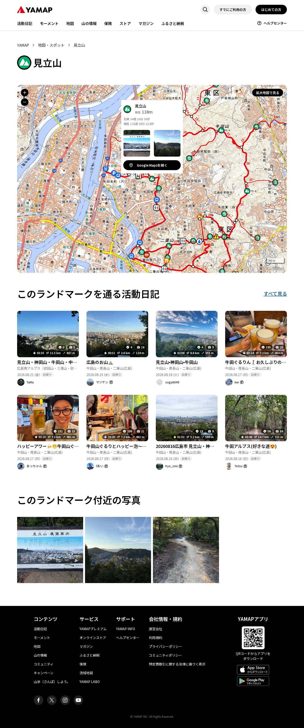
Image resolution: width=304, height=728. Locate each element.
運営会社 (155, 628)
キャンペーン (43, 672)
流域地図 (86, 672)
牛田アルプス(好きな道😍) (251, 446)
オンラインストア (93, 637)
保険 (108, 23)
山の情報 (89, 23)
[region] (152, 179)
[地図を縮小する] (24, 102)
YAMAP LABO (90, 681)
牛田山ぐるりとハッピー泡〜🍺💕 (119, 446)
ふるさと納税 (172, 23)
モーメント (49, 23)
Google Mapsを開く (152, 165)
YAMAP (23, 45)
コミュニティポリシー (165, 655)
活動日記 (24, 23)
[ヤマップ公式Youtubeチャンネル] (78, 700)
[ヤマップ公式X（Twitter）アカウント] (52, 700)
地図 (70, 23)
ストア (125, 23)
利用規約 (155, 637)
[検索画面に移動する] (205, 9)
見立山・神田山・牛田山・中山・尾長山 (55, 362)
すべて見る (275, 293)
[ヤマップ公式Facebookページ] (38, 700)
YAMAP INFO (125, 628)
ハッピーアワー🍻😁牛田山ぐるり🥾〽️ (55, 446)
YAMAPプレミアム (93, 628)
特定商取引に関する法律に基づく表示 (177, 664)
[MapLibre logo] (274, 268)
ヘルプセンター (275, 23)
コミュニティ (43, 664)
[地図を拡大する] (24, 92)
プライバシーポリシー (165, 646)
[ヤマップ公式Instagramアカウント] (65, 700)
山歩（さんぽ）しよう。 (52, 681)
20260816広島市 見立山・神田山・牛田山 (196, 446)
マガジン (146, 23)
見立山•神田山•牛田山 (177, 362)
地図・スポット (51, 45)
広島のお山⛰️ (99, 362)
